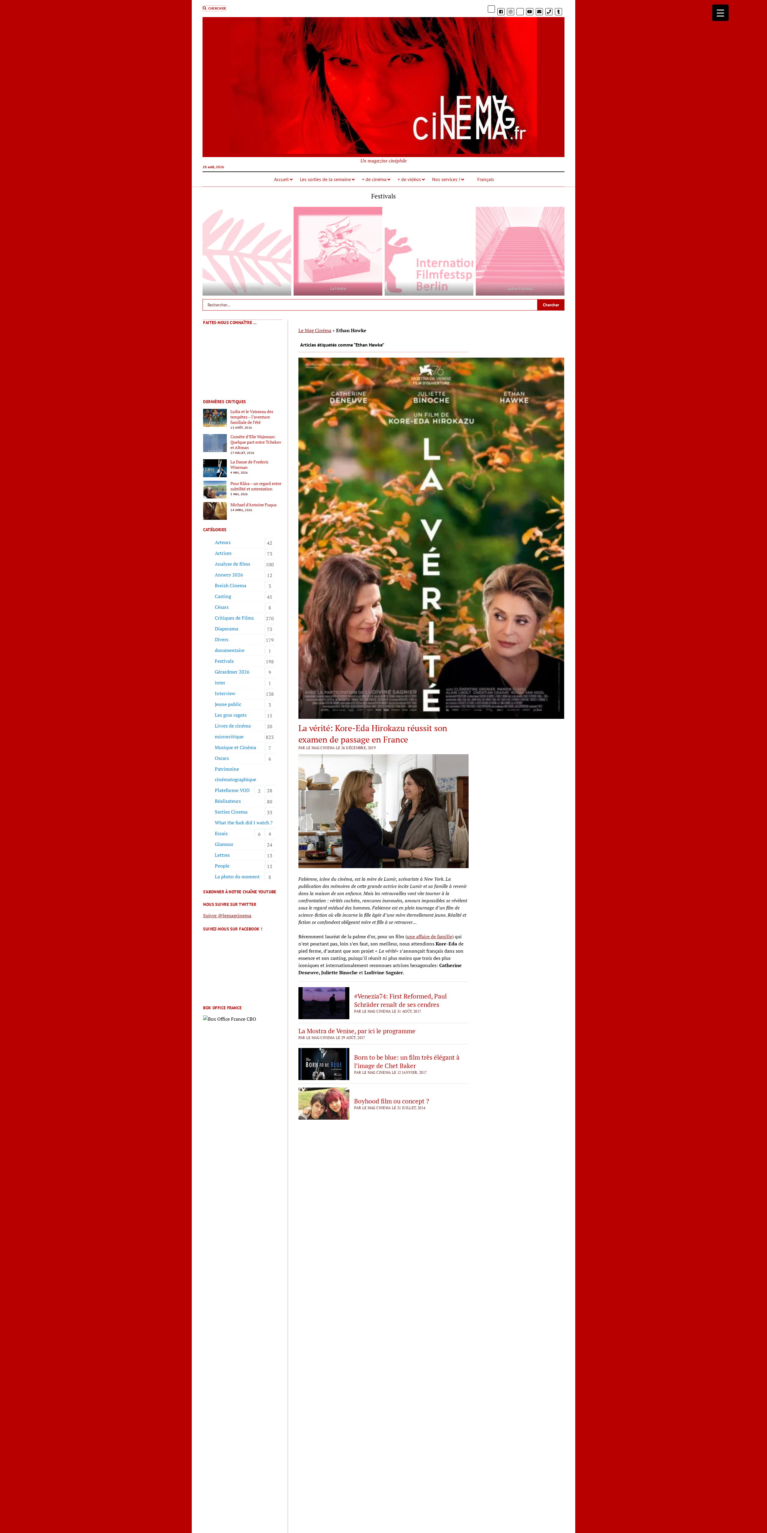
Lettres (222, 855)
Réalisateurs (228, 801)
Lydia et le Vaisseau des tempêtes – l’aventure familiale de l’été (251, 417)
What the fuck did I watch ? (244, 822)
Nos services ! (446, 179)
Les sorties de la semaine (325, 179)
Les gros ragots (231, 715)
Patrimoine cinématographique (235, 774)
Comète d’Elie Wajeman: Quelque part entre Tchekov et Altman (255, 442)
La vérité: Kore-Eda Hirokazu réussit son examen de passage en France (372, 733)
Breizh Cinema (230, 585)
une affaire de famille (429, 936)
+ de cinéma (374, 179)
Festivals (224, 661)
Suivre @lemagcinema (227, 915)
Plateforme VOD (232, 790)
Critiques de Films (234, 618)
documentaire (229, 650)
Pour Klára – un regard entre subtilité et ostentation (255, 486)
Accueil (281, 179)
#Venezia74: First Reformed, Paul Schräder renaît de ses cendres (400, 1000)
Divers (221, 639)
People (222, 865)
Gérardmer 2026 (232, 671)
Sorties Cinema (231, 811)
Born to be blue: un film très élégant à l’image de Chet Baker (407, 1061)
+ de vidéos (409, 179)
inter (220, 682)
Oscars (222, 758)
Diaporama (226, 628)
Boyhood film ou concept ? (391, 1101)
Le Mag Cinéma (314, 330)
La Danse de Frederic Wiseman (249, 464)
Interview (225, 693)
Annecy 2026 (229, 574)
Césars (222, 607)
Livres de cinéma (233, 725)
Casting (223, 596)
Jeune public (228, 704)
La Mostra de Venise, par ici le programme (357, 1031)
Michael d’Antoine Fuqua (253, 505)
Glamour (224, 844)
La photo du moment (237, 876)
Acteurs (223, 542)
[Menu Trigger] (720, 12)
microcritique (229, 736)
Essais (221, 833)
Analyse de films (232, 564)
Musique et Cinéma (235, 747)
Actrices (223, 553)
